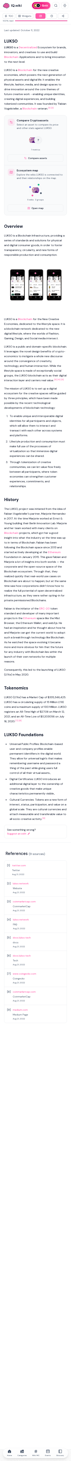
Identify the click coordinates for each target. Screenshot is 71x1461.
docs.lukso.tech (22, 937)
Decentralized (28, 47)
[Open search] (55, 5)
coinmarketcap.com (24, 901)
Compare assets (37, 158)
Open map (38, 208)
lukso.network (21, 883)
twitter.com (19, 865)
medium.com (20, 1009)
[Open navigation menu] (64, 5)
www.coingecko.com (24, 973)
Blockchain (11, 57)
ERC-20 (44, 608)
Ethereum (54, 552)
